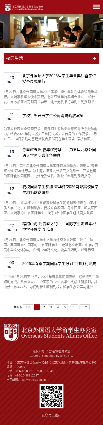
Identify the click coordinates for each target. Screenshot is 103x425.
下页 (84, 307)
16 (74, 307)
